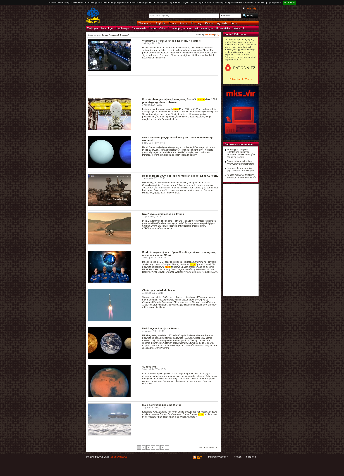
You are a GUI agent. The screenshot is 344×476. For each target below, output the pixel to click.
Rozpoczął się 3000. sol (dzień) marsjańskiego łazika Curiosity (180, 175)
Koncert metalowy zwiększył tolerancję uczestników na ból (241, 176)
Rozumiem (289, 2)
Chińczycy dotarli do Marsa (159, 290)
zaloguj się (250, 8)
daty (217, 35)
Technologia (107, 28)
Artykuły (160, 23)
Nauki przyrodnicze (182, 28)
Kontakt (237, 457)
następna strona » (208, 447)
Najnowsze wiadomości (239, 144)
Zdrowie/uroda (139, 28)
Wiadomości (145, 23)
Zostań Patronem (235, 34)
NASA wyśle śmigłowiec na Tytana (163, 213)
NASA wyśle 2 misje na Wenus (160, 328)
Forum (172, 23)
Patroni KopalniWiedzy (241, 79)
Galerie (209, 23)
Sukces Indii (149, 366)
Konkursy (196, 23)
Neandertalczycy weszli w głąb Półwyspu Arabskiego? (240, 169)
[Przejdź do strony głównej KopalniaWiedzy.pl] (93, 15)
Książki (183, 23)
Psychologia (122, 28)
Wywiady (222, 23)
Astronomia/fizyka (203, 28)
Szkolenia (251, 457)
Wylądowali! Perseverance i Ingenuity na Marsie (171, 40)
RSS (199, 457)
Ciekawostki (239, 28)
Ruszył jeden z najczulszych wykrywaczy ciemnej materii (240, 162)
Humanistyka (223, 28)
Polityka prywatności (218, 457)
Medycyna (92, 28)
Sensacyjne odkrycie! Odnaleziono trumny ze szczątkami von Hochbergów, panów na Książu (241, 153)
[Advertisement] (153, 85)
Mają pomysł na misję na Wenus (161, 404)
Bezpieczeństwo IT (159, 28)
